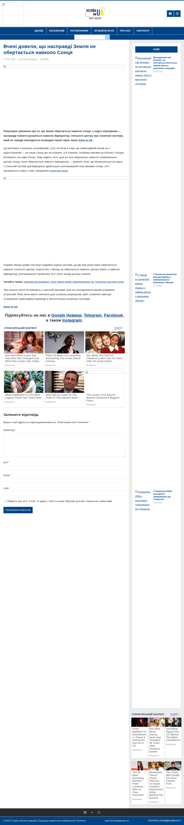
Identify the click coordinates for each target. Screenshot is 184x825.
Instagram (72, 320)
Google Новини (66, 315)
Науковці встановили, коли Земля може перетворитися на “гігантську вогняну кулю (74, 281)
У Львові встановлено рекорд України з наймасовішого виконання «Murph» (165, 278)
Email (7, 475)
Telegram (93, 315)
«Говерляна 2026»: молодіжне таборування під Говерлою (163, 495)
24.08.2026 (157, 72)
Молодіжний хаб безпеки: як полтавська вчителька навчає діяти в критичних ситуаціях (165, 62)
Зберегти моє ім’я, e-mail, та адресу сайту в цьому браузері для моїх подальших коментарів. (60, 501)
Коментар (9, 430)
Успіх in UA (85, 140)
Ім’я (6, 462)
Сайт (6, 488)
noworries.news (59, 170)
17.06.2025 (9, 59)
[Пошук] (107, 37)
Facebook (113, 315)
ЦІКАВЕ (44, 59)
